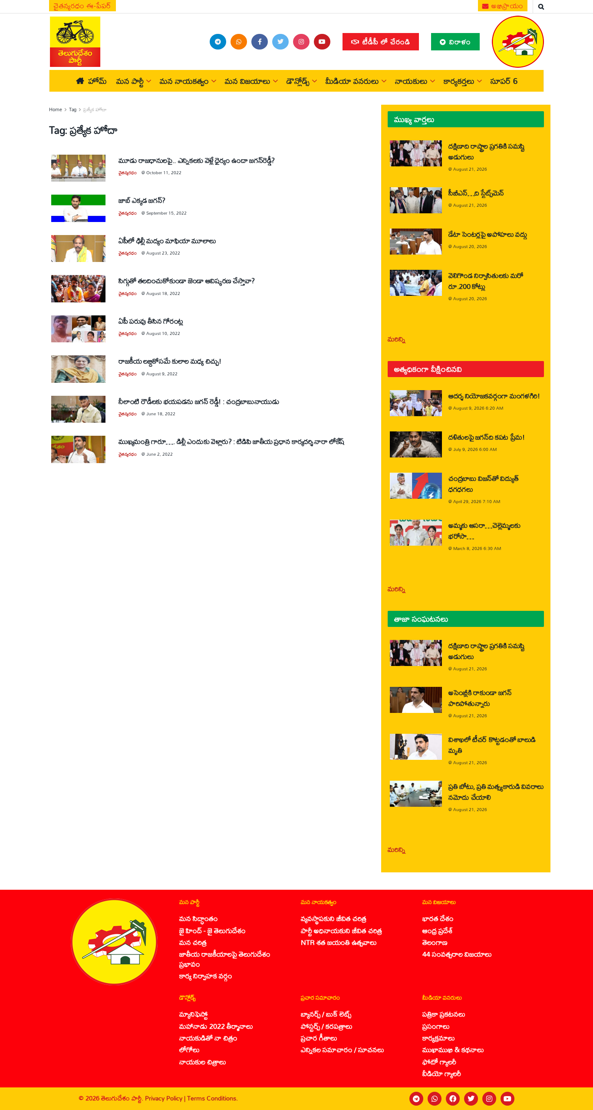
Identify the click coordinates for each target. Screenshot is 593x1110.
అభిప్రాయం (507, 5)
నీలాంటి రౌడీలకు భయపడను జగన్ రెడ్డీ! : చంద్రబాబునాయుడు (199, 401)
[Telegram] (416, 1099)
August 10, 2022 (163, 333)
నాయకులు (411, 81)
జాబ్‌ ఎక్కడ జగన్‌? (142, 200)
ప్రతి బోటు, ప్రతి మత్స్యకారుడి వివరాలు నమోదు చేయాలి (496, 791)
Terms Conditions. (212, 1098)
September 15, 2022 (166, 213)
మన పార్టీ (130, 81)
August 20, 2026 (470, 246)
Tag (72, 109)
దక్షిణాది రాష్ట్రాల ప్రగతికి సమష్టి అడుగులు (486, 151)
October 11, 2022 (163, 172)
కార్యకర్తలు (459, 81)
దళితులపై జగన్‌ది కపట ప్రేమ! (486, 437)
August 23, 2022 (163, 253)
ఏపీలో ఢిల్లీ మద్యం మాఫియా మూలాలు (167, 240)
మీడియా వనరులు (352, 81)
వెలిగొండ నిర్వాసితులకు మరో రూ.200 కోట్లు (486, 280)
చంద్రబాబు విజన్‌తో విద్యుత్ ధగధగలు (483, 483)
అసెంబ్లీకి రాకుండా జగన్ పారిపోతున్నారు (480, 697)
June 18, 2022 (160, 413)
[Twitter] (471, 1099)
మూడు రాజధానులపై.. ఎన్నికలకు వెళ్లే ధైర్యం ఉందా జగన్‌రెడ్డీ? (197, 160)
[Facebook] (453, 1099)
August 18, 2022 (163, 293)
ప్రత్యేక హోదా (95, 109)
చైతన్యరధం (128, 172)
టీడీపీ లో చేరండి (385, 41)
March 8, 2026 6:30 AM (477, 548)
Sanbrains (575, 1098)
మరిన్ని (396, 338)
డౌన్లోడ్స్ (298, 81)
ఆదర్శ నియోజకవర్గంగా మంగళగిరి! (494, 395)
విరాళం (459, 41)
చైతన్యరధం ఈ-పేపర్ (82, 5)
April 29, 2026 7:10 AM (476, 501)
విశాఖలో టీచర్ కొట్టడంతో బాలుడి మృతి (492, 744)
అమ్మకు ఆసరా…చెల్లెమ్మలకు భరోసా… (484, 530)
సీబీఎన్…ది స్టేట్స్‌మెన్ (476, 193)
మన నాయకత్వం (184, 81)
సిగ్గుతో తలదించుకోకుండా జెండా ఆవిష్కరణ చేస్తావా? (187, 280)
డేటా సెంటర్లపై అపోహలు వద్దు (487, 234)
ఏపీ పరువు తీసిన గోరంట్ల (151, 321)
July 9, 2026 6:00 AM (475, 449)
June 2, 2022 (159, 454)
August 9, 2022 (162, 373)
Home (55, 109)
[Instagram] (489, 1099)
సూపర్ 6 (504, 81)
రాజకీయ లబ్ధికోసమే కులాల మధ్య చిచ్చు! (170, 361)
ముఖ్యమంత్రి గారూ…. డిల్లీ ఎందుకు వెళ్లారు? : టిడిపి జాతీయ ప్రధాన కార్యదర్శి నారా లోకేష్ (232, 441)
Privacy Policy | (166, 1098)
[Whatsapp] (434, 1099)
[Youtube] (507, 1099)
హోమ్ (97, 81)
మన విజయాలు (247, 81)
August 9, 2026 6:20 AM (478, 408)
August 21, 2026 (470, 169)
